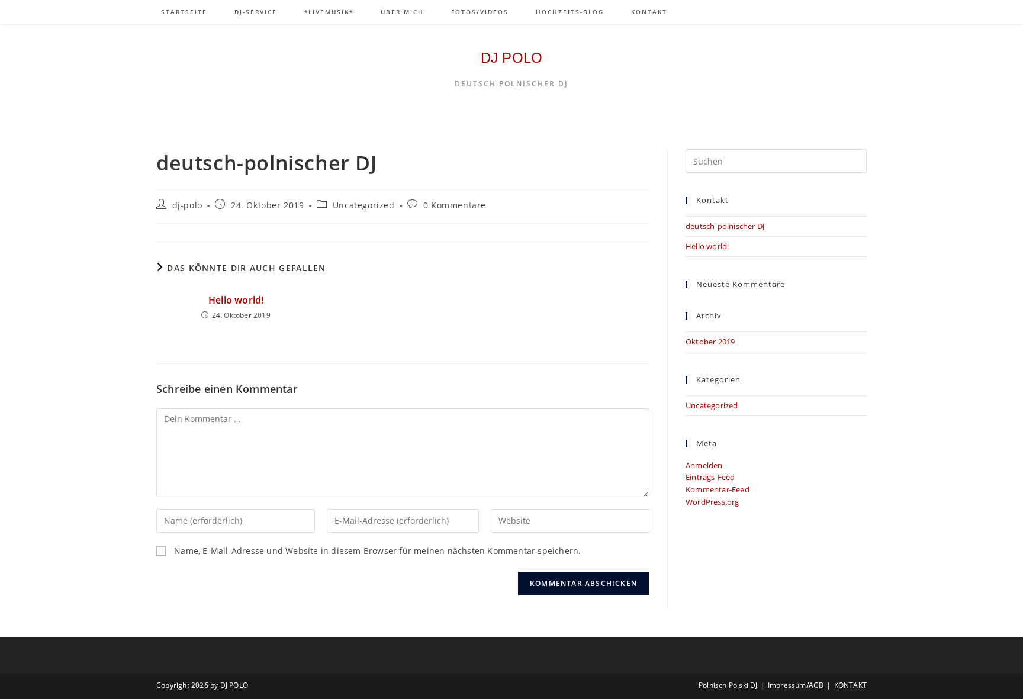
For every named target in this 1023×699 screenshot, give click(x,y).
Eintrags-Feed (710, 477)
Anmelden (704, 465)
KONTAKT (850, 685)
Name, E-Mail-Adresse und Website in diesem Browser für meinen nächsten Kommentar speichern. (377, 550)
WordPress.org (712, 502)
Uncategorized (364, 205)
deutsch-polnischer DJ (725, 226)
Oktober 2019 (710, 341)
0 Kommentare (454, 205)
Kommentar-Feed (717, 489)
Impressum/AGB (796, 685)
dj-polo (187, 205)
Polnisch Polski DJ (728, 685)
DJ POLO (511, 58)
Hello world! (235, 300)
